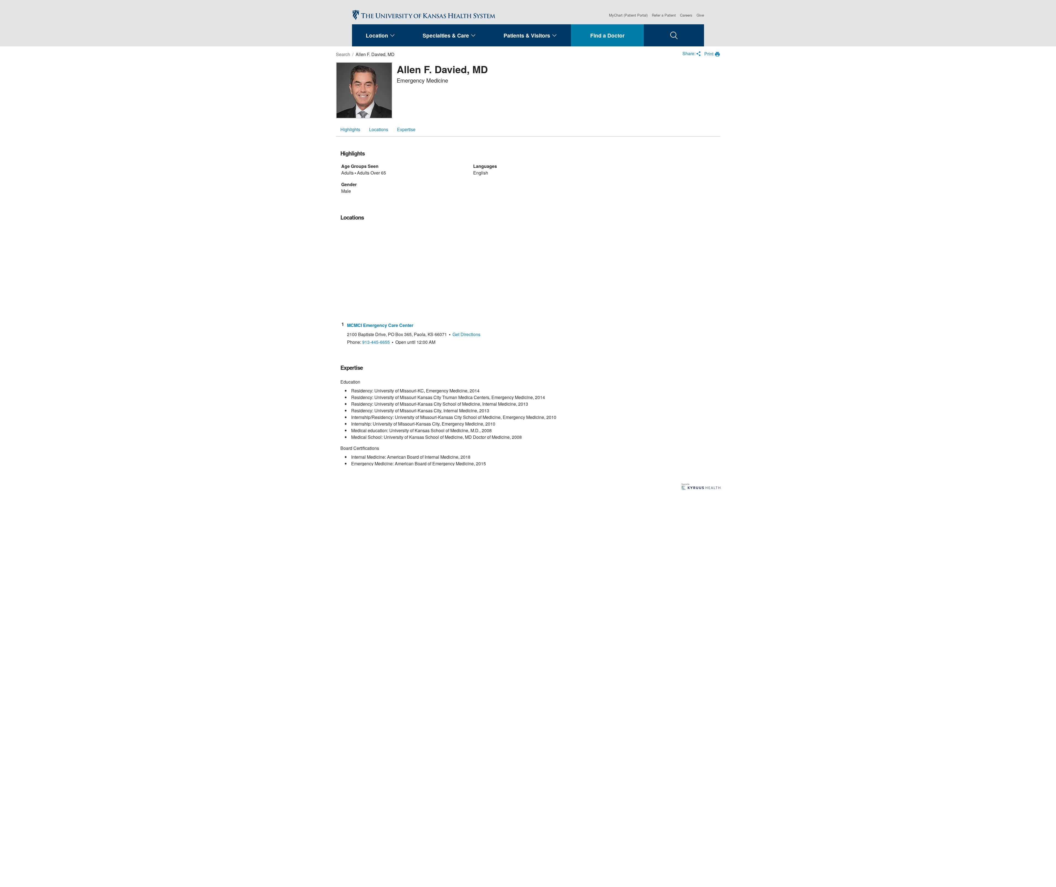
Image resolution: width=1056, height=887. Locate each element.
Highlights (350, 129)
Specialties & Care (446, 35)
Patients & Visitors (527, 35)
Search (343, 54)
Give (700, 15)
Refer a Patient (664, 15)
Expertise (406, 129)
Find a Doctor (607, 35)
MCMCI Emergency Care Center (380, 325)
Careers (686, 15)
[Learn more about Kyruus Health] (701, 487)
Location (377, 35)
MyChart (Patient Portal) (628, 15)
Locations (378, 129)
